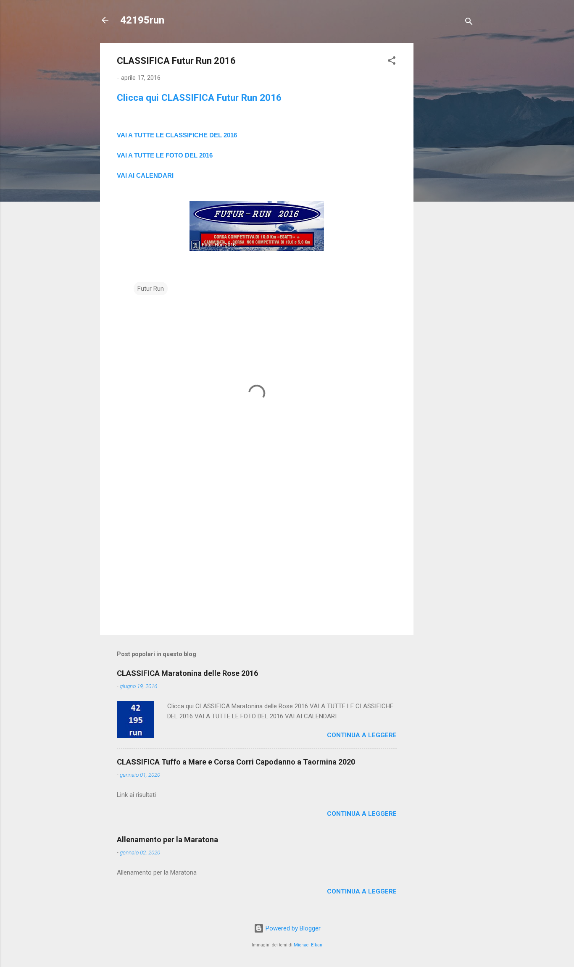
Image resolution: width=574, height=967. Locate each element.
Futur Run (150, 288)
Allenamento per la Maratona (167, 839)
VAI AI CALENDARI (145, 175)
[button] (392, 61)
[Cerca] (469, 23)
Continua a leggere (362, 735)
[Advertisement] (447, 169)
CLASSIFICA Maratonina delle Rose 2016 (187, 673)
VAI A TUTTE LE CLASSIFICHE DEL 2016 (177, 135)
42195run (142, 20)
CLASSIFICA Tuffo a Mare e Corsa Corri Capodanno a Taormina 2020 (236, 761)
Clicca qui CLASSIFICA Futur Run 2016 (199, 97)
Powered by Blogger (292, 928)
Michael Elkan (308, 945)
